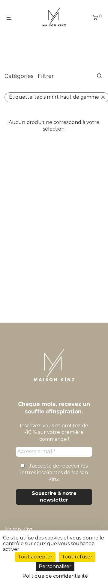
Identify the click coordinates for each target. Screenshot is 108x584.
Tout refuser (77, 557)
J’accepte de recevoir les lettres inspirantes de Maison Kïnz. (54, 472)
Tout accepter (35, 557)
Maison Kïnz (18, 529)
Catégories (19, 76)
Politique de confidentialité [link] (55, 576)
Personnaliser (55, 566)
